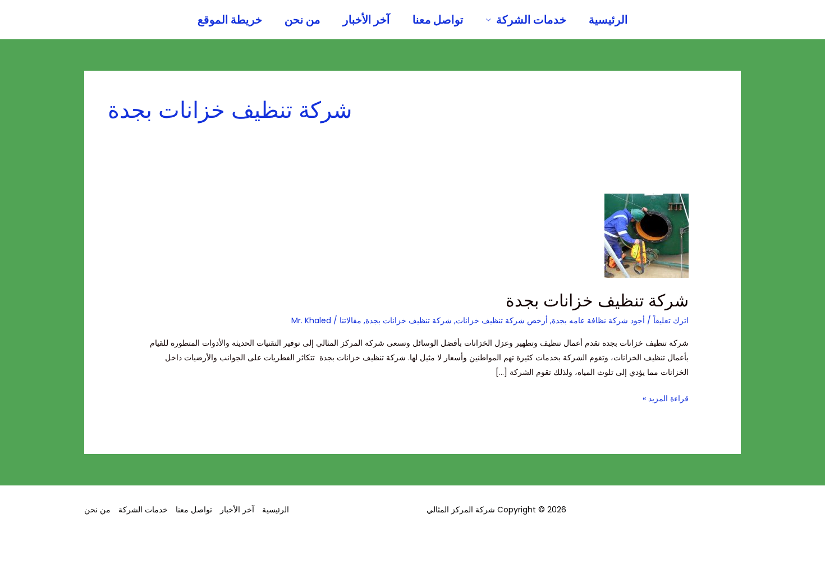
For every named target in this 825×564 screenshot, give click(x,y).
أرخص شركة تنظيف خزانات (502, 320)
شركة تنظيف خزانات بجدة (597, 300)
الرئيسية (608, 19)
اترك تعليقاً (671, 320)
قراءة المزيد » (666, 397)
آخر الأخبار (366, 19)
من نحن (302, 19)
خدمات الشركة (531, 19)
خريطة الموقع (230, 19)
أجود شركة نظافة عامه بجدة (598, 320)
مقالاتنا (350, 320)
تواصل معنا (438, 19)
